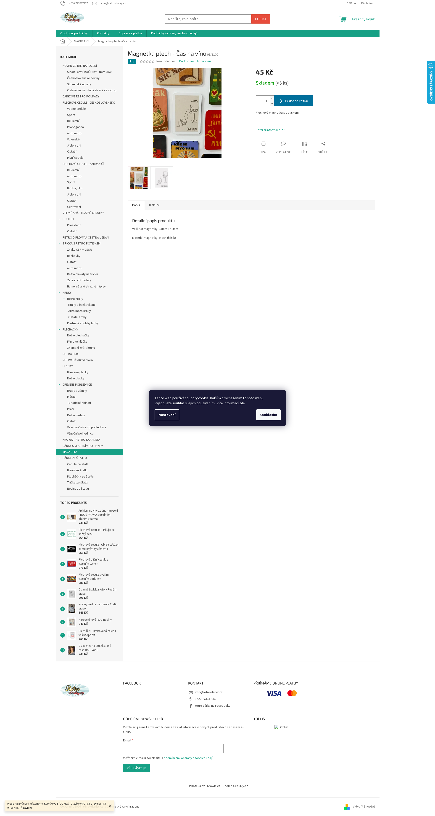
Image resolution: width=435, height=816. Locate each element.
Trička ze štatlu (77, 482)
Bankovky (73, 256)
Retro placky (75, 378)
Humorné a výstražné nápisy (86, 286)
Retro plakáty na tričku (82, 274)
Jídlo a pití (74, 145)
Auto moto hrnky (79, 311)
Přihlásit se (136, 768)
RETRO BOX (71, 354)
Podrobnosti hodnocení (195, 61)
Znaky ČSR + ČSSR (79, 249)
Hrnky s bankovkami (81, 305)
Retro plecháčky (78, 335)
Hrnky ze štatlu (77, 470)
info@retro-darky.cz (209, 692)
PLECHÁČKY (70, 329)
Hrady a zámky (77, 391)
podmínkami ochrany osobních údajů (188, 758)
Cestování (74, 207)
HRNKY (67, 292)
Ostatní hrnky (77, 317)
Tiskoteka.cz (196, 786)
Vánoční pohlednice (80, 433)
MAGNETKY (70, 452)
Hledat (260, 19)
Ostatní (72, 151)
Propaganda (75, 127)
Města (71, 397)
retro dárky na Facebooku (212, 705)
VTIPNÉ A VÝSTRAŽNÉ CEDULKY (83, 213)
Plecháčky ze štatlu (80, 476)
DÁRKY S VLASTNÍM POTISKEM (83, 446)
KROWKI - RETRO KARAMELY (81, 440)
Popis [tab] (136, 205)
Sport (71, 115)
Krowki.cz (213, 786)
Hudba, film (74, 188)
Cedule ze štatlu (78, 464)
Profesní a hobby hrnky (83, 323)
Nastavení (166, 414)
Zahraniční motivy (79, 280)
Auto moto (74, 133)
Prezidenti (74, 225)
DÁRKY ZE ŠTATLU (75, 458)
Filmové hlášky (77, 341)
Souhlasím (268, 414)
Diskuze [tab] (154, 205)
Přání (70, 409)
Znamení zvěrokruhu (81, 348)
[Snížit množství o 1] (272, 103)
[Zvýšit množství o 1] (272, 98)
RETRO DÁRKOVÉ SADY (78, 360)
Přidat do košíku (296, 101)
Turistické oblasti (79, 403)
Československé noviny (83, 78)
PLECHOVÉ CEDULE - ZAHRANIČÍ (83, 164)
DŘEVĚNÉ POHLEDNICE (77, 384)
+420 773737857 (205, 699)
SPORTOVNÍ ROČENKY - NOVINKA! (89, 72)
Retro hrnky (75, 299)
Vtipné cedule (76, 109)
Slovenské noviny (79, 84)
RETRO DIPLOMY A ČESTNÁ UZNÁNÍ (86, 237)
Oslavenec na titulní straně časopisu (91, 90)
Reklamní (73, 121)
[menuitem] (74, 33)
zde (242, 403)
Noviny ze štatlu (78, 488)
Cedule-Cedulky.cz (235, 786)
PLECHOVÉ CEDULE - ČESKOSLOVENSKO (89, 102)
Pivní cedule (75, 158)
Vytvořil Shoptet (364, 806)
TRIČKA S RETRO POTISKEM (81, 243)
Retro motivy (76, 415)
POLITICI (68, 219)
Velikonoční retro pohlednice (86, 427)
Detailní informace (268, 130)
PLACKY (68, 366)
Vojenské (73, 139)
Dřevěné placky (77, 372)
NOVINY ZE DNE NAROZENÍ (80, 66)
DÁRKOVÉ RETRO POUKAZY (81, 96)
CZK (350, 3)
